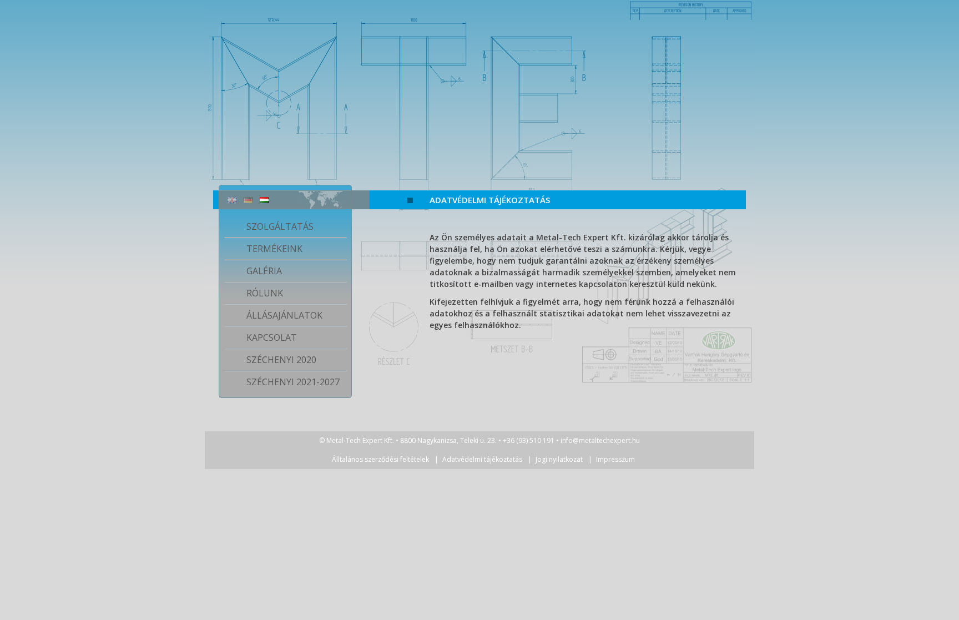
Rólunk (264, 293)
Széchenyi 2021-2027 (293, 382)
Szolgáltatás (280, 226)
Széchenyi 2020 (281, 360)
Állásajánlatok (284, 315)
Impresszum (615, 459)
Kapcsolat (271, 337)
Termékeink (274, 249)
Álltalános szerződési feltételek (380, 459)
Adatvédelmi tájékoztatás (490, 199)
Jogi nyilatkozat (559, 459)
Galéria (264, 271)
